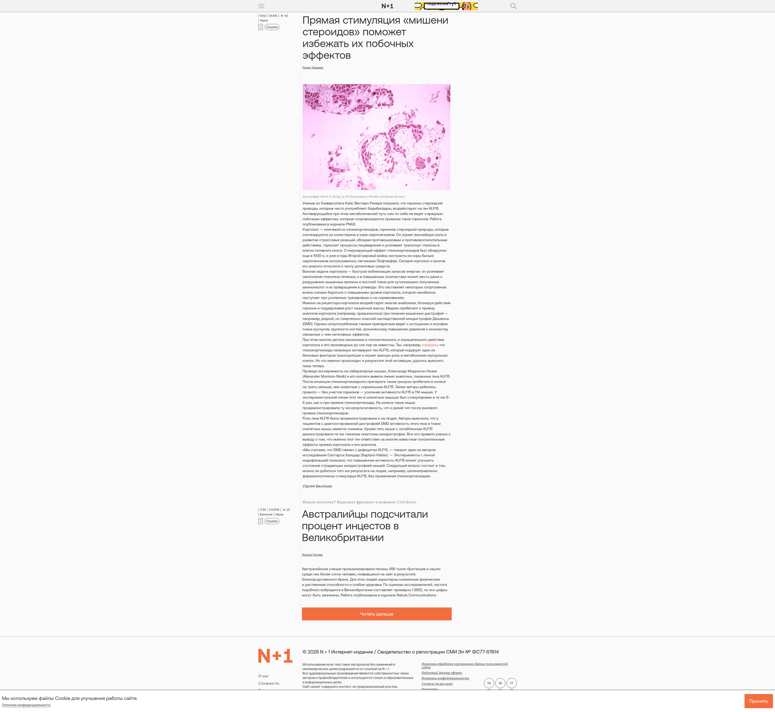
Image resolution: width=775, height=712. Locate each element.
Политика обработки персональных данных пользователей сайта (465, 666)
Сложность (268, 683)
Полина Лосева (312, 554)
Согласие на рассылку (437, 683)
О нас (263, 676)
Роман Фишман (313, 67)
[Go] (261, 6)
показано (430, 345)
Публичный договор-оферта (442, 672)
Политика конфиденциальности (26, 705)
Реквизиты (430, 689)
